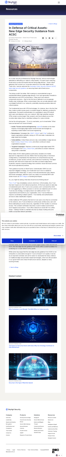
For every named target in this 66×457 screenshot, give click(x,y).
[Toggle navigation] (59, 2)
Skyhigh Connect (52, 438)
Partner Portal (51, 435)
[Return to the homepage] (11, 2)
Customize (32, 240)
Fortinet (17, 142)
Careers (8, 435)
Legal (13, 449)
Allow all (54, 240)
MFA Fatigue (23, 176)
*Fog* (45, 133)
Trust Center (9, 430)
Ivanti (30, 142)
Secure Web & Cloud (39, 419)
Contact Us (8, 432)
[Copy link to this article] (56, 38)
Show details (57, 235)
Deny (12, 240)
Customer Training (52, 431)
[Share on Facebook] (49, 38)
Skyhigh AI (36, 417)
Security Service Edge (25, 417)
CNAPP (21, 432)
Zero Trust (12, 183)
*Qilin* (32, 133)
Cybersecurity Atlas (52, 429)
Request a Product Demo (26, 435)
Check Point (24, 142)
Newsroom (50, 419)
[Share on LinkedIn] (43, 38)
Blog (49, 422)
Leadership (8, 419)
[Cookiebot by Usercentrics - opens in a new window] (57, 215)
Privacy (8, 449)
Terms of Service (21, 449)
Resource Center (52, 417)
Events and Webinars (53, 426)
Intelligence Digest (52, 424)
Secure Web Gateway (25, 424)
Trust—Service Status (33, 449)
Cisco (24, 148)
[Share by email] (52, 38)
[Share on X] (46, 38)
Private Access (23, 430)
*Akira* (37, 133)
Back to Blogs (53, 23)
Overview (8, 417)
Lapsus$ (39, 126)
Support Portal (51, 433)
